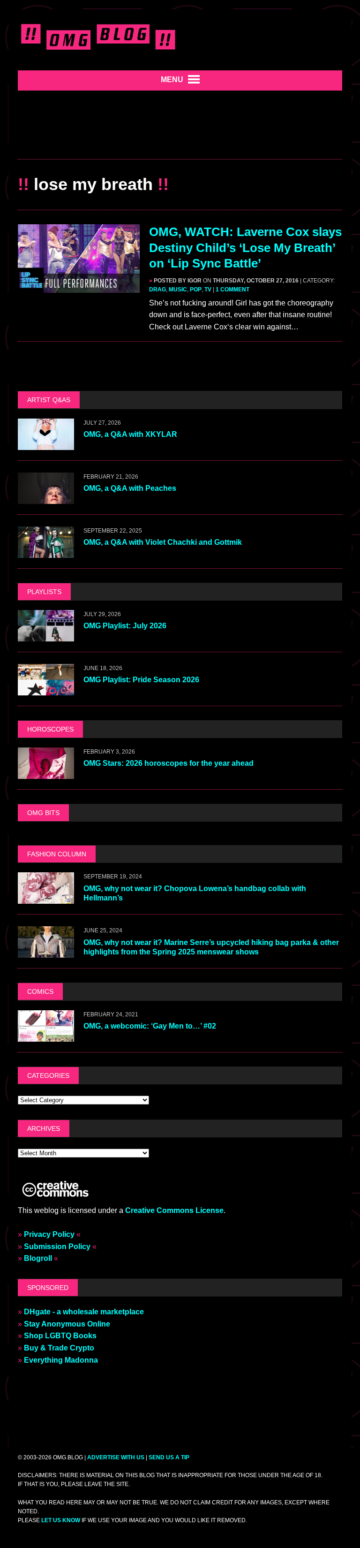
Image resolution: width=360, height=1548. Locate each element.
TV (207, 289)
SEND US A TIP (169, 1457)
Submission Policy (57, 1247)
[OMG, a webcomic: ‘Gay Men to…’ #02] (46, 1035)
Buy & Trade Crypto (59, 1348)
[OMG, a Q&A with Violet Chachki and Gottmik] (46, 552)
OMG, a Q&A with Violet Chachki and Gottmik (162, 542)
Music (178, 289)
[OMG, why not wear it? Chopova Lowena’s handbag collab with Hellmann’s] (46, 898)
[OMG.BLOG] (98, 35)
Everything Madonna (61, 1360)
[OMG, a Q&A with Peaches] (46, 498)
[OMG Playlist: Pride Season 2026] (46, 689)
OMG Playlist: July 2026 (124, 626)
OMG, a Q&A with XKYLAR (130, 434)
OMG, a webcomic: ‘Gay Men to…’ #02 (149, 1026)
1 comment (232, 289)
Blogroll (38, 1258)
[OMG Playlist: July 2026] (46, 635)
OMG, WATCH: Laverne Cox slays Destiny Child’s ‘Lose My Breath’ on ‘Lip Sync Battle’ (245, 248)
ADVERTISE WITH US (115, 1457)
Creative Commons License (174, 1210)
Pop (196, 289)
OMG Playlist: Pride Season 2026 (141, 680)
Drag (157, 289)
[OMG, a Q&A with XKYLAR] (46, 444)
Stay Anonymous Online (67, 1324)
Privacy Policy (49, 1234)
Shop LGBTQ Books (60, 1336)
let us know (60, 1520)
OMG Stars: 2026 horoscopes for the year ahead (168, 763)
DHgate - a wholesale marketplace (84, 1312)
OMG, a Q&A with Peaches (129, 488)
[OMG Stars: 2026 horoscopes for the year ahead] (46, 773)
